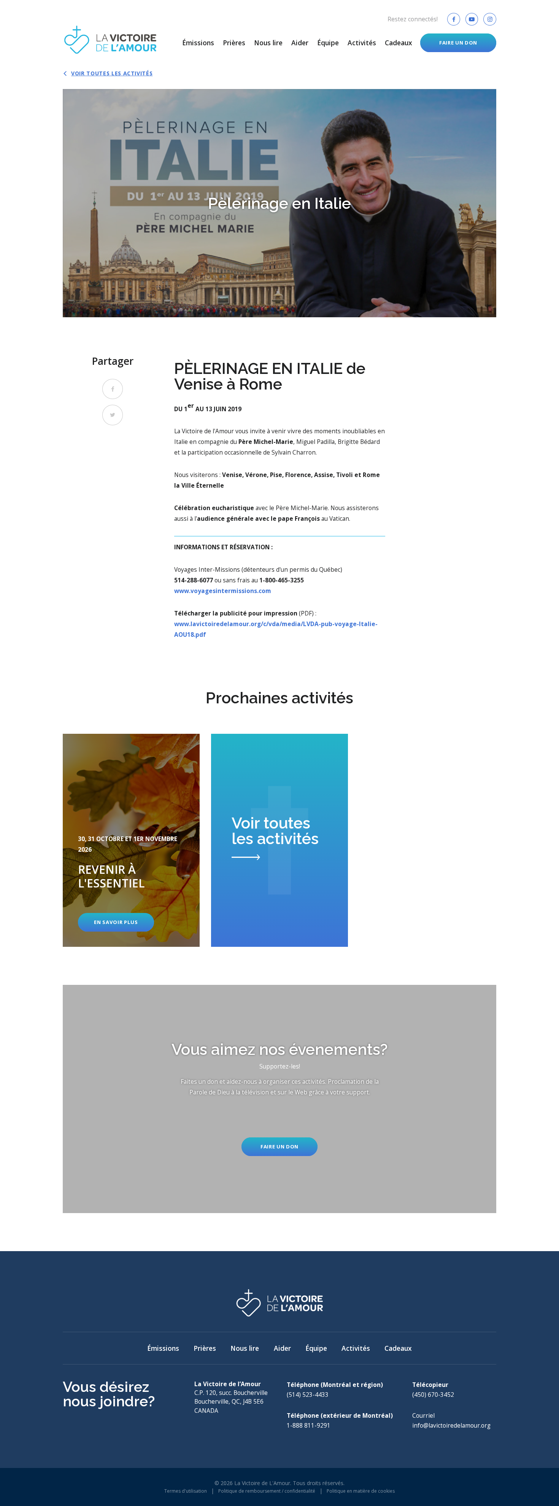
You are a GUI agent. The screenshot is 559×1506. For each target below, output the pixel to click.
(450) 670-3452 (433, 1395)
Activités (362, 42)
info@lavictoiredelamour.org (451, 1426)
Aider (299, 42)
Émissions (198, 42)
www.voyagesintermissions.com (222, 591)
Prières (234, 42)
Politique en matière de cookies (361, 1491)
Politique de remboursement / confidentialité (266, 1491)
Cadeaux (398, 42)
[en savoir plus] (131, 840)
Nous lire (268, 42)
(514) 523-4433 (308, 1395)
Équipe (328, 42)
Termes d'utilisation (185, 1491)
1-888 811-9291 (308, 1426)
